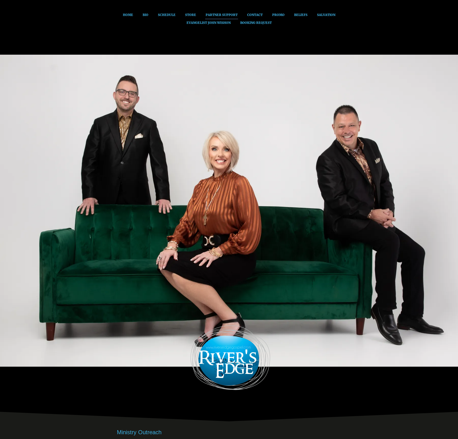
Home (128, 15)
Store (190, 15)
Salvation (326, 15)
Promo (278, 15)
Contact (255, 15)
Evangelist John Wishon (209, 23)
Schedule (167, 15)
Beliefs (300, 15)
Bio (145, 15)
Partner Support (222, 15)
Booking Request (256, 23)
